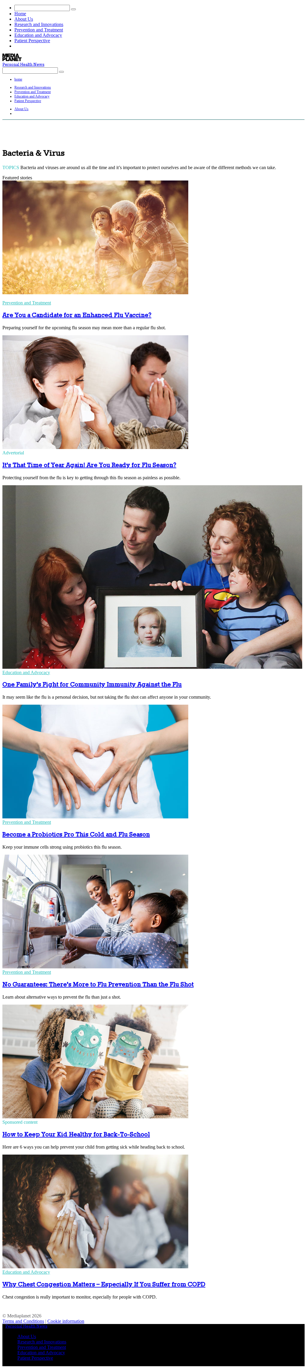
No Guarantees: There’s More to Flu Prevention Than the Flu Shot (98, 984)
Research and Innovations (38, 24)
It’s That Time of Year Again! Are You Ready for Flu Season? (89, 465)
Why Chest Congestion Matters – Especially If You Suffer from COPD (103, 1284)
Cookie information (65, 1321)
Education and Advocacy (38, 35)
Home (20, 13)
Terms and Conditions (23, 1321)
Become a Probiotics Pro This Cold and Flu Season (76, 834)
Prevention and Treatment (38, 29)
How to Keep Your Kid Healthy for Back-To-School (76, 1134)
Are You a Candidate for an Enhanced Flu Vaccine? (76, 315)
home (18, 79)
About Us (23, 19)
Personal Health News (23, 64)
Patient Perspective (32, 40)
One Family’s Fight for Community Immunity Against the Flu (92, 684)
